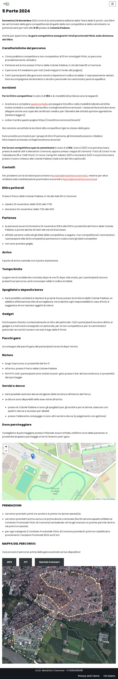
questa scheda (39, 104)
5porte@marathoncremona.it (80, 179)
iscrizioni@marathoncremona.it (70, 175)
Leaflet (97, 499)
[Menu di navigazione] (112, 3)
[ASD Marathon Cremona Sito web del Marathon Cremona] (6, 4)
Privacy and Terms (88, 676)
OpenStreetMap (109, 499)
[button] (32, 456)
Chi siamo (109, 676)
